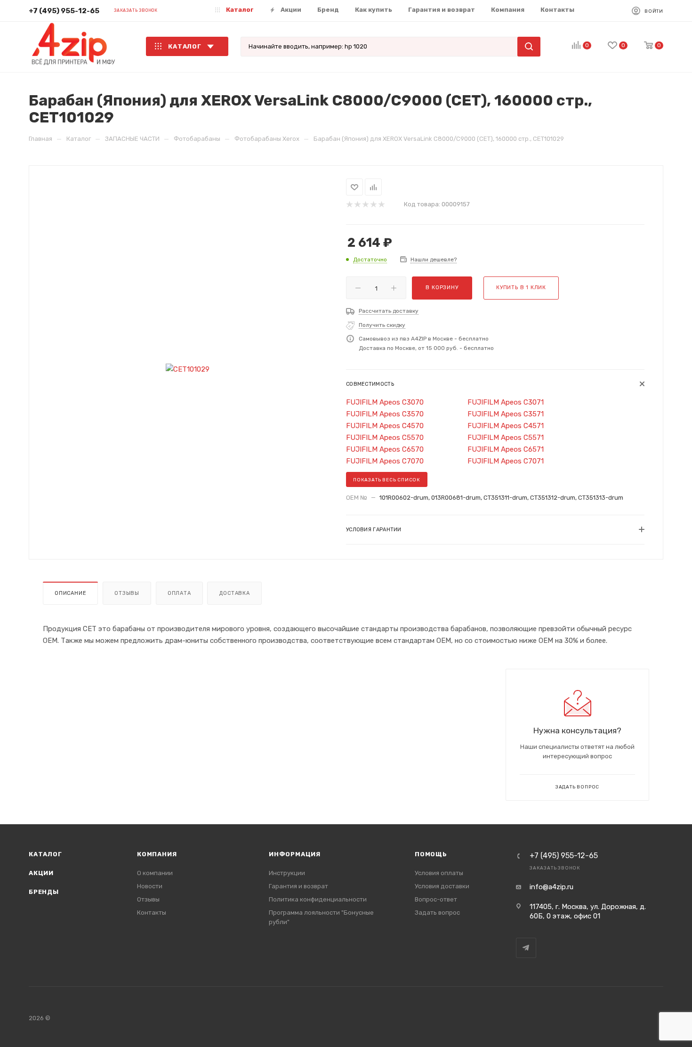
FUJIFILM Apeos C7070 (385, 461)
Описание (70, 593)
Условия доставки (442, 886)
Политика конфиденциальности (318, 899)
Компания (157, 854)
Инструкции (287, 873)
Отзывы (126, 593)
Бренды (44, 891)
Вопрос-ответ (436, 899)
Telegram (526, 948)
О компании (155, 873)
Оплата (179, 593)
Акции (41, 873)
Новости (149, 886)
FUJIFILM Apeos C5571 (505, 437)
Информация (295, 854)
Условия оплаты (439, 873)
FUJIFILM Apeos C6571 (505, 449)
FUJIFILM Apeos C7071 (505, 461)
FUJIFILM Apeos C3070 (385, 402)
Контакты (151, 912)
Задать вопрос (437, 912)
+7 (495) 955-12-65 (64, 11)
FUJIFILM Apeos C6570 (385, 449)
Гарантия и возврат (298, 886)
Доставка (234, 593)
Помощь (431, 854)
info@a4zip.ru (551, 887)
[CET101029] (187, 369)
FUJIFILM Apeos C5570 (385, 437)
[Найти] (528, 47)
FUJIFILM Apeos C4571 (505, 426)
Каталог (45, 854)
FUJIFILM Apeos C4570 (385, 426)
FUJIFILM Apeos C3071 (505, 402)
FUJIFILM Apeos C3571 (505, 414)
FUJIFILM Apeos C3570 (385, 414)
